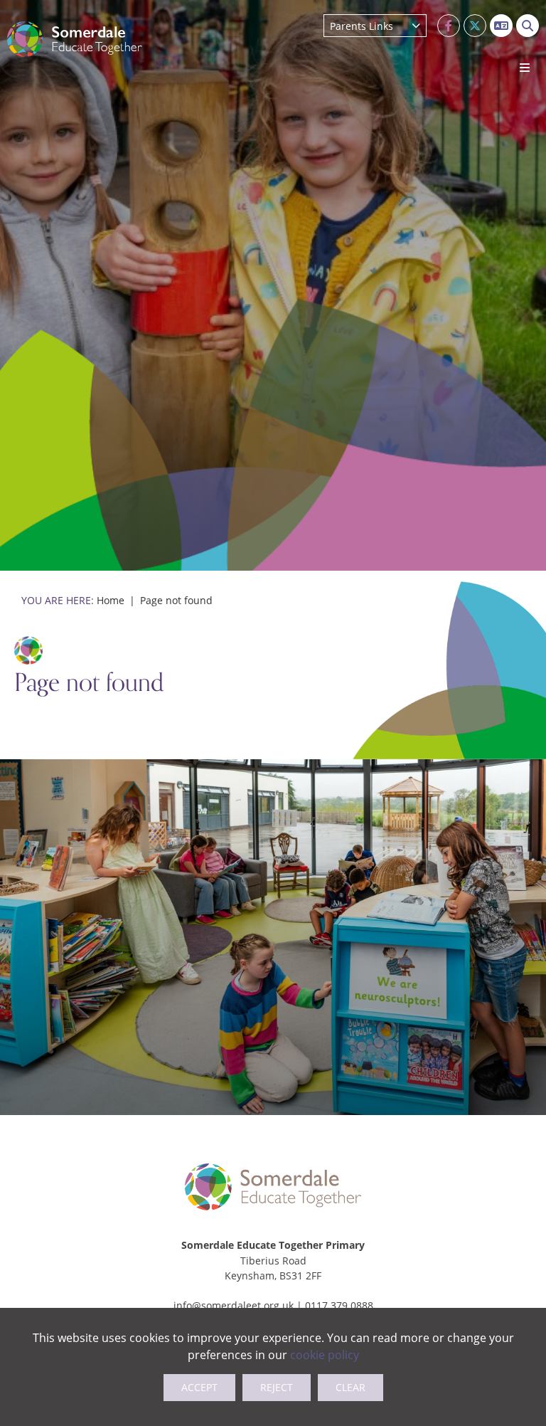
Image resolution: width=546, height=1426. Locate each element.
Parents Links (361, 26)
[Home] (74, 39)
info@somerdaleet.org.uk (233, 1305)
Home (110, 600)
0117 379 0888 (339, 1305)
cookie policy (324, 1354)
